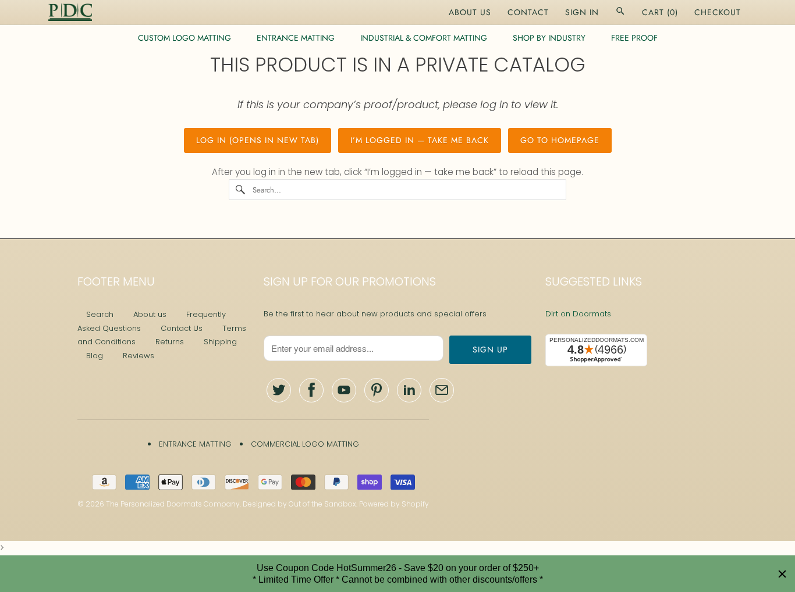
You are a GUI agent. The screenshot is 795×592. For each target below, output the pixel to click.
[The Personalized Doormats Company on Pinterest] (376, 390)
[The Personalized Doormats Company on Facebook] (311, 390)
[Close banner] (782, 574)
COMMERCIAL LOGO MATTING (305, 444)
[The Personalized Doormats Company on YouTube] (344, 390)
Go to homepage (559, 140)
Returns (169, 341)
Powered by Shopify (394, 504)
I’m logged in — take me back (419, 140)
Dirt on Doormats (578, 313)
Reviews (138, 355)
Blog (94, 355)
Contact (528, 12)
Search (99, 314)
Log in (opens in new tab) (257, 140)
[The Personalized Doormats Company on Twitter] (279, 390)
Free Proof (634, 38)
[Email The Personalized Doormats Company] (442, 390)
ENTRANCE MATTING (296, 38)
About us (149, 314)
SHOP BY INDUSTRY (549, 38)
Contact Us (182, 328)
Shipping (220, 341)
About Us (470, 12)
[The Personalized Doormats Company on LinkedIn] (409, 390)
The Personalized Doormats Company (173, 504)
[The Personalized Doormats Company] (70, 12)
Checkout (717, 12)
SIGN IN (582, 12)
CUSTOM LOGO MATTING (184, 38)
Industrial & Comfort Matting (423, 38)
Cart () (660, 12)
